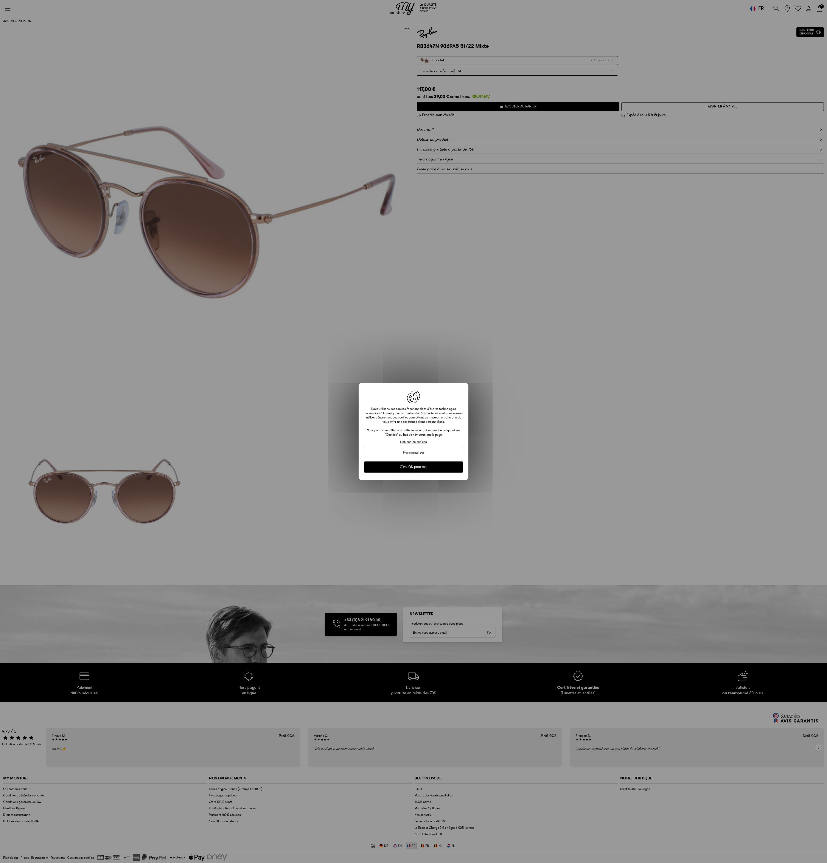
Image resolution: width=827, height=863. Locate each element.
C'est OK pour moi (413, 467)
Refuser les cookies (413, 441)
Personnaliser (413, 452)
